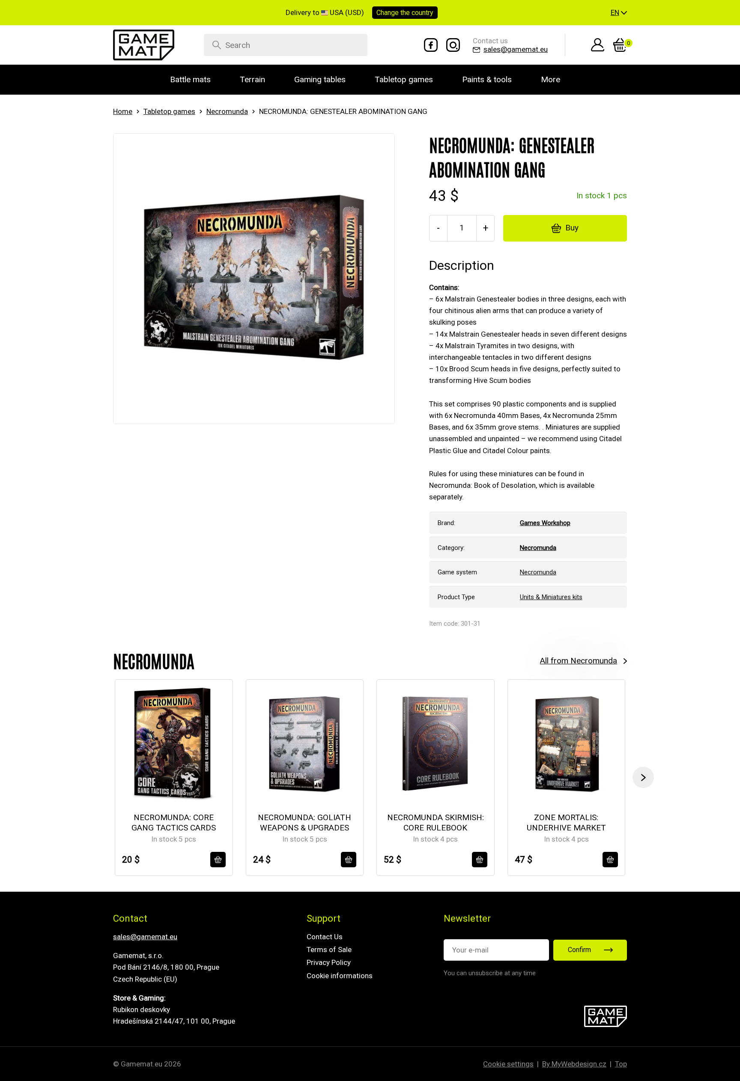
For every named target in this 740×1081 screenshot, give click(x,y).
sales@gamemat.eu (145, 936)
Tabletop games (169, 111)
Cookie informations (340, 975)
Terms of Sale (329, 949)
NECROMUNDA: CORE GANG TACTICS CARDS (173, 822)
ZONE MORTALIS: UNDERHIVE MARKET (566, 822)
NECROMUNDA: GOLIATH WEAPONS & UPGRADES (304, 822)
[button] (619, 12)
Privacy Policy (329, 962)
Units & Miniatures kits (551, 597)
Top (621, 1064)
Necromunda (227, 111)
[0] (620, 45)
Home (122, 111)
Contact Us (325, 936)
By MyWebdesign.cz (574, 1064)
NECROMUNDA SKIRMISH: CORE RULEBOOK (435, 822)
